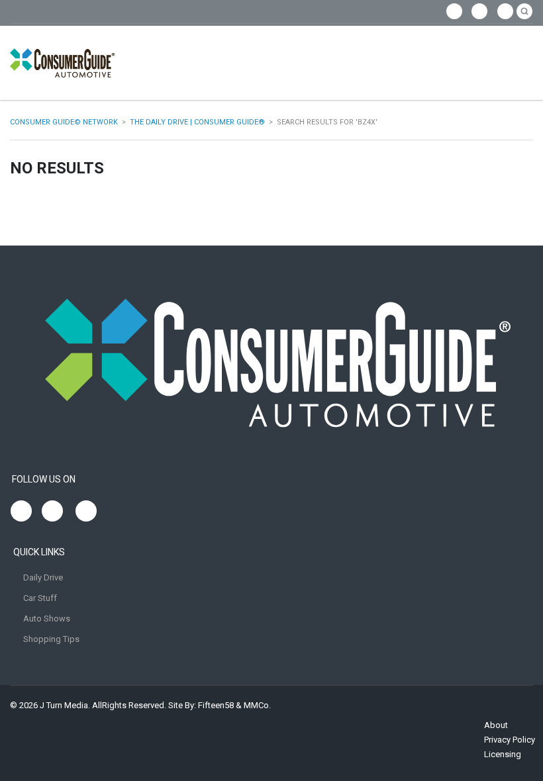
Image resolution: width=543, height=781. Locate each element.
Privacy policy (509, 740)
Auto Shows (46, 618)
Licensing (502, 754)
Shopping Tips (51, 639)
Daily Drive (43, 577)
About (496, 725)
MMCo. (257, 705)
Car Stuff (40, 598)
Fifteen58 (216, 705)
